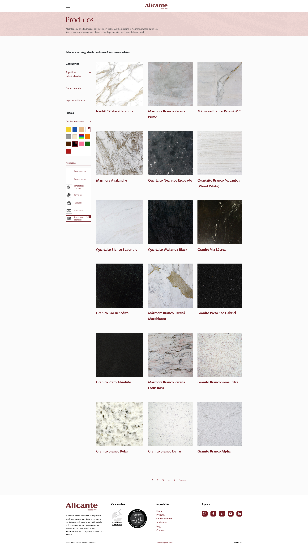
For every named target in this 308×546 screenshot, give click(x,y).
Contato (160, 530)
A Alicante (161, 522)
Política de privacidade (164, 542)
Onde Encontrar (164, 518)
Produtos (160, 515)
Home (159, 511)
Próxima (182, 480)
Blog (158, 526)
